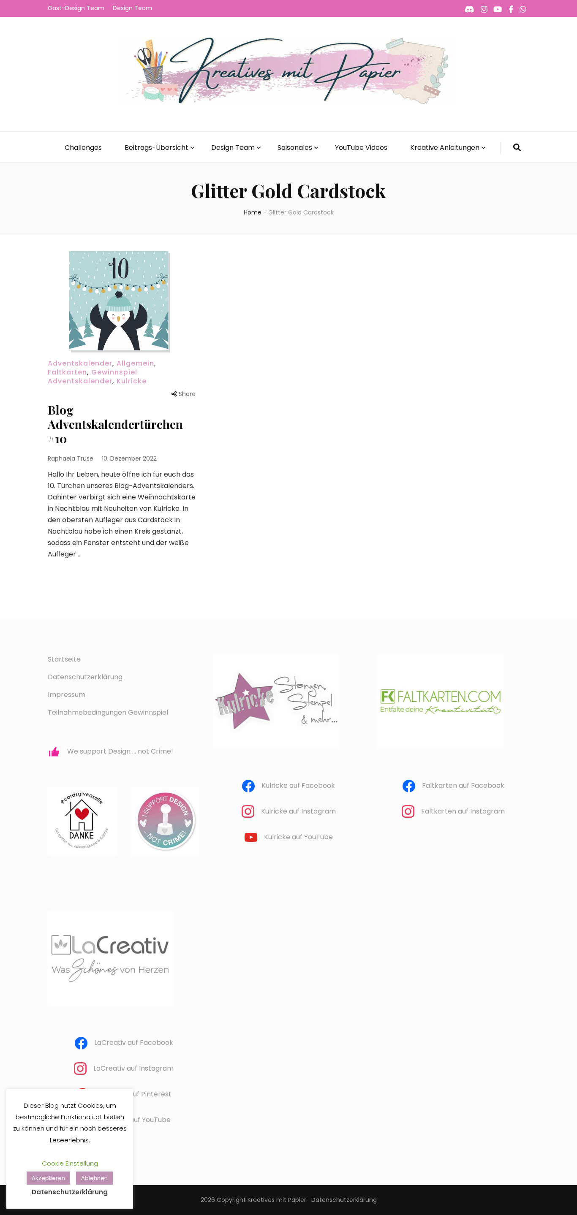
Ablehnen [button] (94, 1178)
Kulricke (132, 381)
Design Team (132, 8)
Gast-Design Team (76, 8)
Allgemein (135, 363)
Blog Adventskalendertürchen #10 (115, 424)
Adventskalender (80, 363)
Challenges (83, 147)
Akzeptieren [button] (48, 1178)
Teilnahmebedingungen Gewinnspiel (108, 712)
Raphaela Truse (70, 458)
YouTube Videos (361, 147)
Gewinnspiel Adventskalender (92, 376)
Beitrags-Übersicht (156, 147)
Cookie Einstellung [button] (70, 1163)
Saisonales (295, 147)
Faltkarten (67, 372)
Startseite (64, 659)
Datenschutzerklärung (85, 677)
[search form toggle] (517, 147)
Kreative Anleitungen (444, 147)
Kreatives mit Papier (277, 1200)
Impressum (66, 695)
